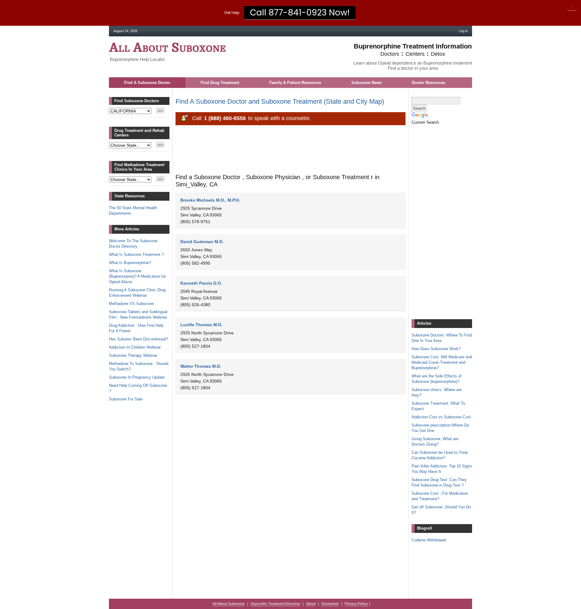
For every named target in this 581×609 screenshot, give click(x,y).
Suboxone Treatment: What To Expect (438, 406)
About (311, 604)
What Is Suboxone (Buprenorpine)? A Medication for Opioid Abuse (137, 276)
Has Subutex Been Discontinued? (138, 339)
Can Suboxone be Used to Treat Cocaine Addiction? (440, 455)
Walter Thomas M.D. (200, 366)
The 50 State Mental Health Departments (133, 211)
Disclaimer (330, 604)
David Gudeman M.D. (202, 241)
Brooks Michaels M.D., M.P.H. (210, 200)
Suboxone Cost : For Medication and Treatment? (440, 496)
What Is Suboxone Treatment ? (136, 254)
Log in (463, 31)
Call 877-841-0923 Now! (300, 12)
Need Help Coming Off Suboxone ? (138, 388)
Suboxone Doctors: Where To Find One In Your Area (442, 338)
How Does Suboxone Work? (436, 348)
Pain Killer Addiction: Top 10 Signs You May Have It (442, 469)
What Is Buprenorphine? (130, 262)
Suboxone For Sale (126, 399)
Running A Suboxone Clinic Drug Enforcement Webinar (137, 293)
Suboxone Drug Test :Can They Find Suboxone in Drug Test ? (439, 482)
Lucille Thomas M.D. (201, 324)
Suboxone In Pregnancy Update (137, 377)
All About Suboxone (167, 47)
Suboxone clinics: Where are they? (437, 392)
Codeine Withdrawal (429, 540)
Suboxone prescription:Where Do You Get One (440, 428)
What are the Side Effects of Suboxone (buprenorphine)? (436, 379)
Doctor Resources (428, 82)
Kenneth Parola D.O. (201, 283)
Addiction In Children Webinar (135, 347)
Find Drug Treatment (220, 82)
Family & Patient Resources (295, 82)
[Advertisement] (286, 151)
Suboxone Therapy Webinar (133, 355)
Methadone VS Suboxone (131, 303)
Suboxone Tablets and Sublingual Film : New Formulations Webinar (138, 315)
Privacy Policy (356, 604)
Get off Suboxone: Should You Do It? (441, 510)
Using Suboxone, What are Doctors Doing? (435, 442)
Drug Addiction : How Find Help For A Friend (136, 328)
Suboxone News (366, 82)
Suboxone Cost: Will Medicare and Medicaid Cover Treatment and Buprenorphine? (442, 362)
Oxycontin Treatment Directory (275, 604)
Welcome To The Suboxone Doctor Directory (133, 244)
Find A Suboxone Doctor (147, 82)
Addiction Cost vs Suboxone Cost (441, 417)
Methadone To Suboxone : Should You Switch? (138, 366)
